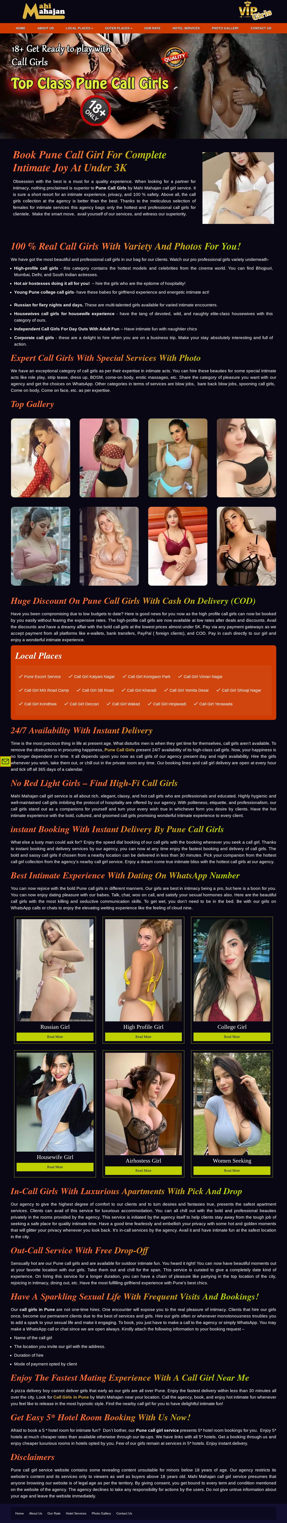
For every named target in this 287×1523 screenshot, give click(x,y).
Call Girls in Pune (71, 1397)
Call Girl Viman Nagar (203, 676)
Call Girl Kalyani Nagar (94, 676)
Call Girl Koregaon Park (149, 676)
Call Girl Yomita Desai (189, 690)
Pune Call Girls (119, 749)
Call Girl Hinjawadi (169, 704)
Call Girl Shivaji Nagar (241, 690)
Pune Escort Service (42, 676)
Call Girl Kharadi (141, 690)
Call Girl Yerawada (216, 704)
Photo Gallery (225, 28)
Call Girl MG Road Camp (46, 690)
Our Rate (152, 28)
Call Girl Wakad (126, 704)
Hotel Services (186, 28)
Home (20, 28)
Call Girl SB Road (98, 690)
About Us (45, 28)
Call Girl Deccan (84, 704)
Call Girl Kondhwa (40, 704)
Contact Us (261, 28)
